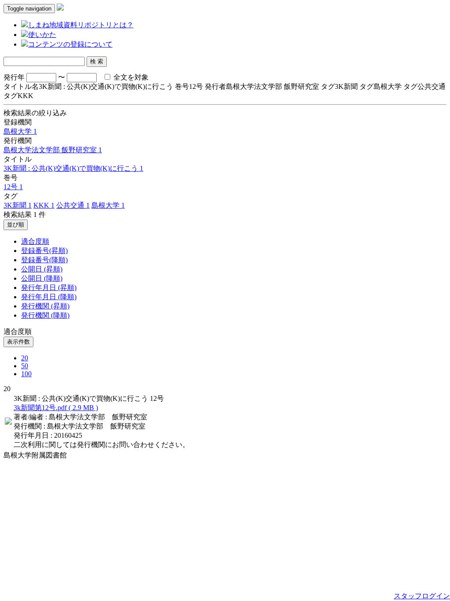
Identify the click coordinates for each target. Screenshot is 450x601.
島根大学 (20, 131)
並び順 (15, 224)
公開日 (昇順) (41, 269)
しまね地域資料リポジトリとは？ (81, 25)
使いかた (42, 34)
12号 (13, 187)
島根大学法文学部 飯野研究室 (53, 150)
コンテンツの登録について (70, 44)
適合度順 (35, 241)
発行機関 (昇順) (45, 306)
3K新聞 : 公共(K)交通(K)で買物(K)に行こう (73, 168)
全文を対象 (130, 77)
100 (26, 373)
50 (24, 366)
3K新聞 (18, 205)
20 (24, 358)
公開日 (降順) (41, 278)
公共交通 (73, 205)
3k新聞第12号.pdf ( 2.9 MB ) (56, 407)
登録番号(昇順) (44, 250)
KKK (43, 205)
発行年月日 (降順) (48, 296)
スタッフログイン (422, 596)
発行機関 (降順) (45, 315)
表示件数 (18, 341)
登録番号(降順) (44, 260)
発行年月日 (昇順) (48, 287)
